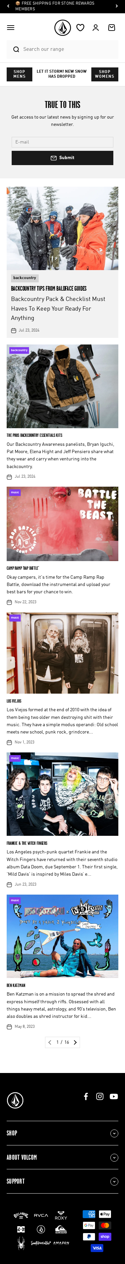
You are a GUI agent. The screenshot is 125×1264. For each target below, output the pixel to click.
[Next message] (116, 7)
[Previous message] (8, 7)
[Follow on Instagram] (99, 1096)
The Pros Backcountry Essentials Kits (34, 435)
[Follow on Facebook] (85, 1096)
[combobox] (69, 49)
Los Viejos (14, 701)
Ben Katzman (16, 985)
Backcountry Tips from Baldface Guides (49, 288)
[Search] (13, 49)
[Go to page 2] (75, 1042)
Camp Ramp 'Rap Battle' (23, 568)
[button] (11, 28)
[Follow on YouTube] (113, 1096)
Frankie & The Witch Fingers (27, 843)
